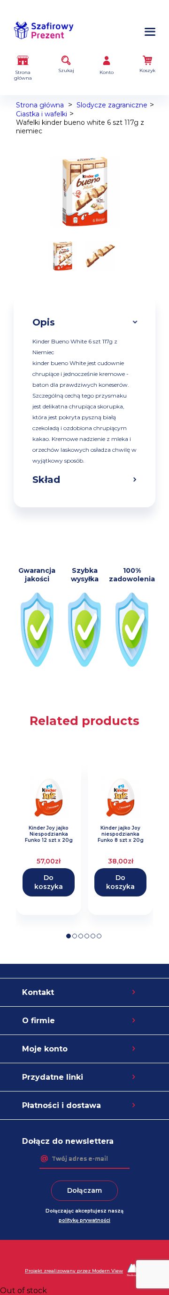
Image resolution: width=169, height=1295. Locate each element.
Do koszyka (48, 882)
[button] (68, 936)
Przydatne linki (52, 1077)
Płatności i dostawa (61, 1105)
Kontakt (38, 992)
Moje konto (45, 1048)
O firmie (38, 1020)
